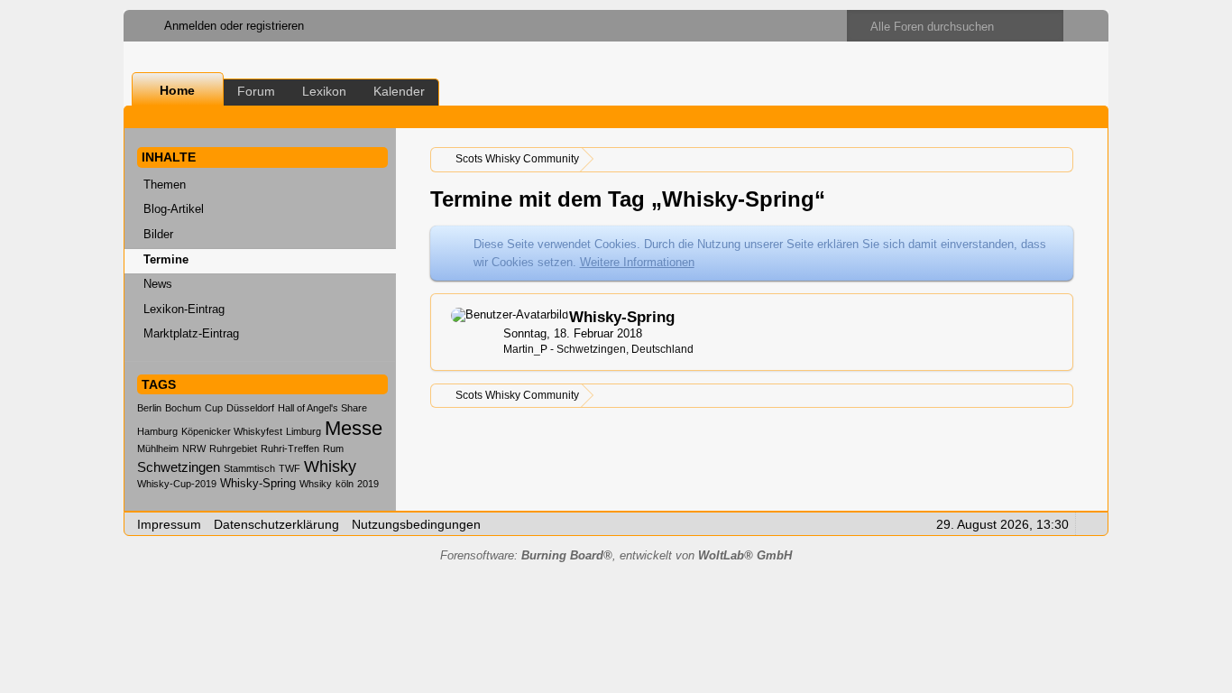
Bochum (183, 407)
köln (345, 483)
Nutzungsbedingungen (416, 524)
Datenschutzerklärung (276, 524)
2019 (368, 483)
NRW (194, 448)
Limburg (303, 431)
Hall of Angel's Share (322, 407)
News (157, 284)
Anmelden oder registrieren (234, 25)
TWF (289, 468)
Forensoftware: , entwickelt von (616, 555)
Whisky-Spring (258, 483)
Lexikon (324, 91)
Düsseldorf (250, 407)
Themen (164, 184)
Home (177, 90)
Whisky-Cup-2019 (176, 483)
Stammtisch (249, 468)
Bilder (158, 234)
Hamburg (157, 431)
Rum (333, 448)
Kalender (399, 91)
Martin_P (525, 349)
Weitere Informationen (637, 262)
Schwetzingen (178, 467)
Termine (165, 259)
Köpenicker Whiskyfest (231, 431)
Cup (214, 407)
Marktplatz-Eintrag (191, 333)
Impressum (169, 524)
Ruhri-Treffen (290, 448)
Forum (256, 91)
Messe (353, 428)
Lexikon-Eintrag (184, 309)
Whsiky (315, 483)
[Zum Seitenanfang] (1089, 523)
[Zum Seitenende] (1089, 116)
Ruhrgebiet (233, 448)
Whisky (330, 466)
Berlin (149, 407)
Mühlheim (158, 448)
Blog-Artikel (173, 209)
